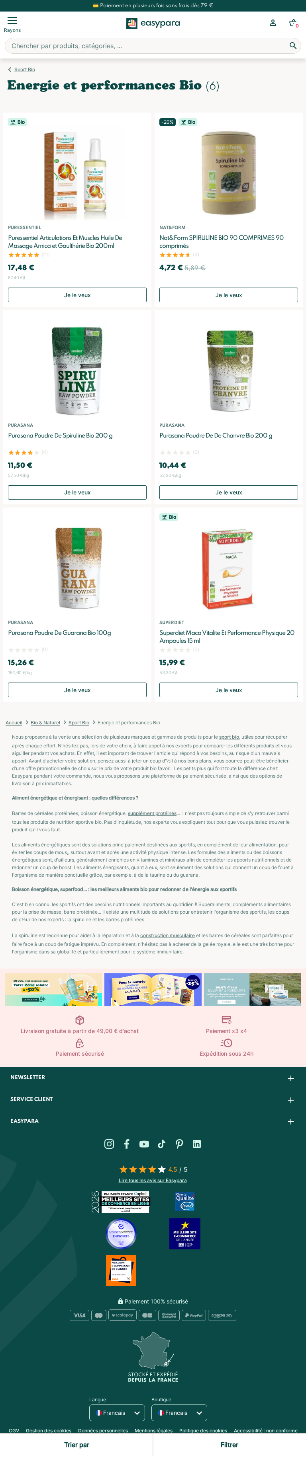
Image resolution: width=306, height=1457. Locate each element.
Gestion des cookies (48, 1431)
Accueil (14, 723)
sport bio (229, 737)
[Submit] (293, 46)
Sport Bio (24, 69)
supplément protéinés (152, 813)
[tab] (153, 1078)
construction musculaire (167, 935)
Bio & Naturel (45, 723)
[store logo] (153, 32)
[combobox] (153, 46)
